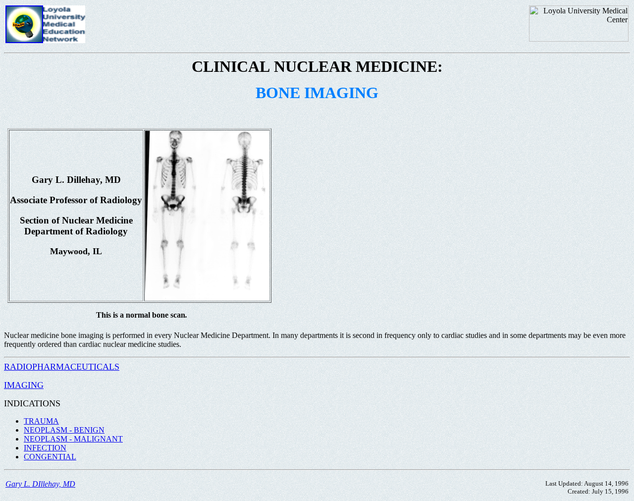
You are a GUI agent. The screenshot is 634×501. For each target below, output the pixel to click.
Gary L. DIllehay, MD (40, 484)
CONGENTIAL (50, 456)
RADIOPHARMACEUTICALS (61, 367)
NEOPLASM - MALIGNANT (73, 439)
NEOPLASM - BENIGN (64, 430)
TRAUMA (41, 421)
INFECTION (45, 448)
